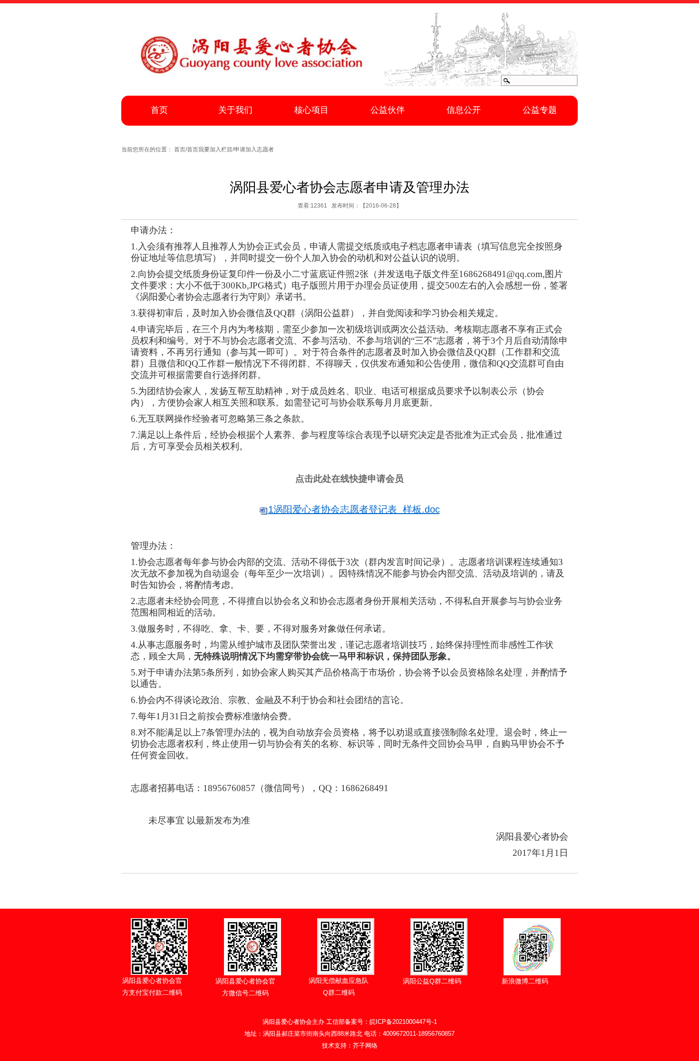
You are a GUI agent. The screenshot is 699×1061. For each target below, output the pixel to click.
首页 (159, 110)
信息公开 (464, 110)
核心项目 (311, 110)
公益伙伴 (387, 110)
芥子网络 (365, 1045)
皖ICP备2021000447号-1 (403, 1021)
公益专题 (540, 110)
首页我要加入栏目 (210, 149)
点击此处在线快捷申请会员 (349, 479)
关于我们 (235, 110)
